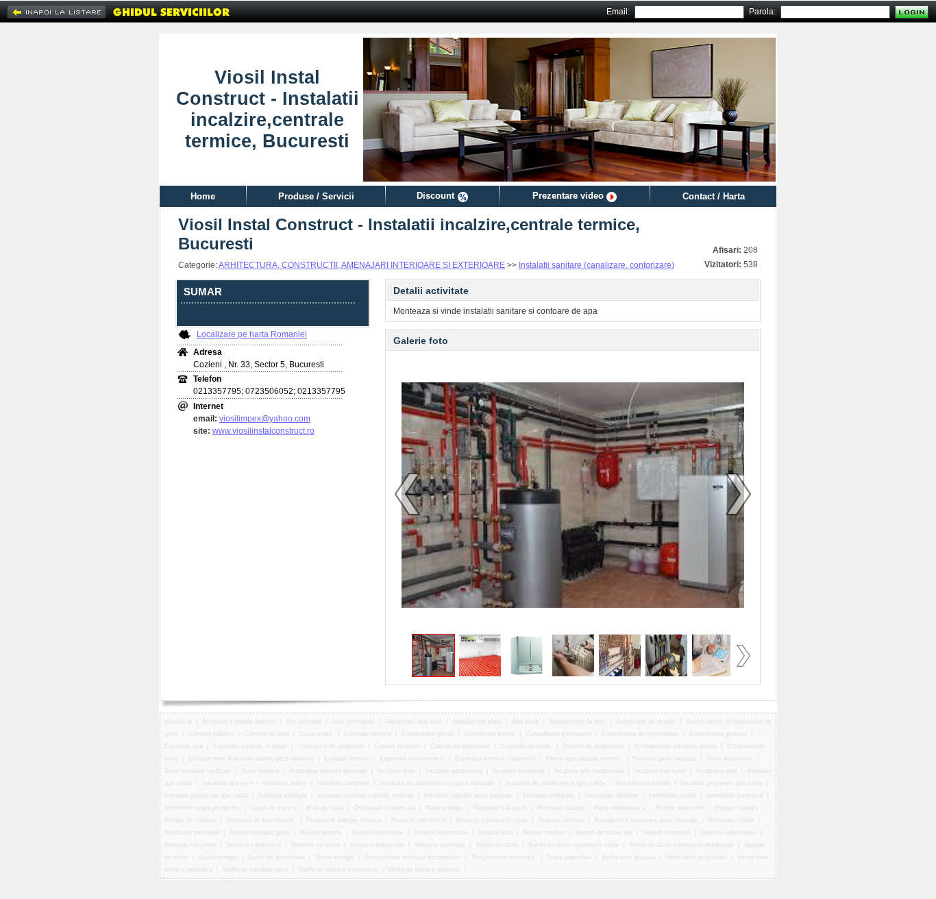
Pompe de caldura (190, 820)
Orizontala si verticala (384, 807)
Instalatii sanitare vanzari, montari (365, 795)
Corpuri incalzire (397, 746)
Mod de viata (324, 807)
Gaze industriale (729, 758)
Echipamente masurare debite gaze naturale (251, 758)
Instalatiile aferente (611, 795)
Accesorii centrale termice (239, 721)
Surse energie (334, 857)
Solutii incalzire (497, 844)
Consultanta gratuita (718, 733)
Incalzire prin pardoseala (589, 770)
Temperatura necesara (504, 857)
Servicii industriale (378, 832)
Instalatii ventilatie (548, 795)
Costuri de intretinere (460, 746)
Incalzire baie (396, 770)
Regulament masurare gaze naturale (646, 820)
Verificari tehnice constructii (338, 869)
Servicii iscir (495, 832)
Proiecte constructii (418, 820)
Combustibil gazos (428, 733)
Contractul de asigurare (330, 746)
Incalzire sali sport (660, 770)
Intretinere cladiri (672, 795)
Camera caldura (211, 733)
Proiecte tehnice (561, 820)
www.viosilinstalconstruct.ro (263, 431)
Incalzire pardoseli (518, 770)
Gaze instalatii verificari (197, 770)
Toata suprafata (569, 857)
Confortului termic (490, 733)
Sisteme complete (190, 844)
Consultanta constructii (558, 733)
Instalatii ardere (285, 783)
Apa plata (525, 721)
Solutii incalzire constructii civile (573, 844)
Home (202, 196)
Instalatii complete (343, 783)
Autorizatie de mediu (646, 721)
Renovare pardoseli (191, 832)
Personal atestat (560, 807)
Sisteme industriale (377, 844)
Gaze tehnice (260, 770)
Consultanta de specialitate (640, 733)
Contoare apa (183, 746)
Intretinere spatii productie (202, 807)
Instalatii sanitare (282, 795)
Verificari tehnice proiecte (424, 869)
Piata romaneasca (619, 807)
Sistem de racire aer (603, 832)
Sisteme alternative (728, 832)
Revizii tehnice (321, 832)
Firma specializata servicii (584, 758)
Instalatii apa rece (227, 783)
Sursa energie (218, 857)
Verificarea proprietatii (696, 857)
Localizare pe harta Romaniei (252, 334)
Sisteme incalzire (315, 844)
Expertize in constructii (412, 758)
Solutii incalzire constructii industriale (681, 844)
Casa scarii (316, 733)
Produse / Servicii (316, 196)
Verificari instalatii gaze (255, 869)
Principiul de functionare (261, 820)
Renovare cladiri (731, 820)
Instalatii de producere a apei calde (555, 783)
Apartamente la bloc (577, 721)
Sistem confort (544, 832)
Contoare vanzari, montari (250, 746)
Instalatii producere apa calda (206, 795)
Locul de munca (273, 807)
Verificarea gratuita (628, 857)
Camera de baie (266, 733)
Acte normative (353, 721)
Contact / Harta (713, 196)
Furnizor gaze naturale (664, 758)
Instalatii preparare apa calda (721, 783)
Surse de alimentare (276, 857)
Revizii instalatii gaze (260, 832)
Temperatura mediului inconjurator (412, 857)
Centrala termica (367, 733)
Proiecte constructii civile (492, 820)
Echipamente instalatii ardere (676, 746)
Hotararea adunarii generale (328, 770)
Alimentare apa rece (413, 721)
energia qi (178, 721)
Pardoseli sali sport (500, 807)
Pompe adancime (680, 807)
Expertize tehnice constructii (495, 758)
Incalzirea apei (716, 770)
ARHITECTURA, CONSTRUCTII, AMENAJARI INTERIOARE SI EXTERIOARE (362, 265)
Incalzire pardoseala (454, 770)
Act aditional (303, 721)
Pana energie (444, 807)
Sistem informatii (667, 832)
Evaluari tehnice (346, 758)
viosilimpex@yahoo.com (264, 418)
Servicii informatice (441, 832)
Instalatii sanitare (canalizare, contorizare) (596, 265)
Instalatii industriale (642, 783)
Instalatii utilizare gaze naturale (468, 795)
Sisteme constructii (253, 844)
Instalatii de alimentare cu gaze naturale (437, 783)
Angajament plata (477, 721)
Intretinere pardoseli (734, 795)
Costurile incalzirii (526, 746)
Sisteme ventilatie (440, 844)
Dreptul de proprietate (593, 746)
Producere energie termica (343, 820)
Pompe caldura (736, 807)
